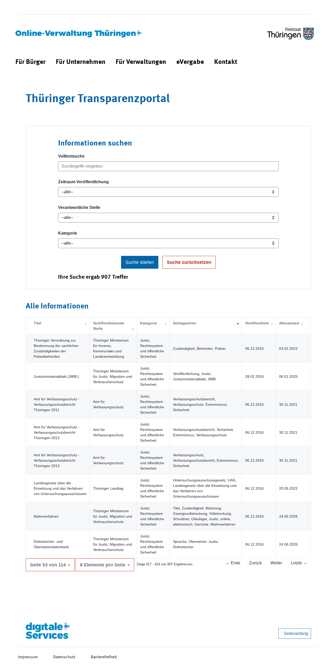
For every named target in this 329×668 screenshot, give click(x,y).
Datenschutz (64, 657)
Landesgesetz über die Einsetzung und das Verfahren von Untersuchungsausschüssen (60, 488)
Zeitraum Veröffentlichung (83, 182)
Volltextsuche (71, 156)
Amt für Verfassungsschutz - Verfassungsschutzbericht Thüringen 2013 (56, 460)
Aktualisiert (289, 323)
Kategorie (67, 233)
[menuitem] (30, 62)
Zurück (255, 563)
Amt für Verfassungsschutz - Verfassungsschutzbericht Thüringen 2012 (56, 432)
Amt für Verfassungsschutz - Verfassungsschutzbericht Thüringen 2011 (56, 404)
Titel (37, 323)
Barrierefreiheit (104, 657)
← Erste (233, 563)
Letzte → (299, 563)
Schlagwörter (184, 323)
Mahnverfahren (46, 516)
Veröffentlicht (257, 323)
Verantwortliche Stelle (79, 207)
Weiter (276, 563)
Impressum (28, 657)
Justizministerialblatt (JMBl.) (56, 376)
